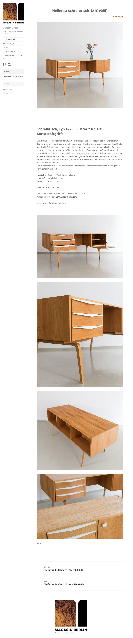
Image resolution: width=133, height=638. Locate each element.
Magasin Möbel (10, 27)
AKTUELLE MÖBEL (9, 39)
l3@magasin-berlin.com (66, 196)
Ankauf (5, 47)
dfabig (71, 633)
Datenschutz (7, 89)
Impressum (7, 93)
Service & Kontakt (9, 51)
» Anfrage (118, 16)
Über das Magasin (9, 43)
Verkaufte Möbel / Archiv (9, 56)
